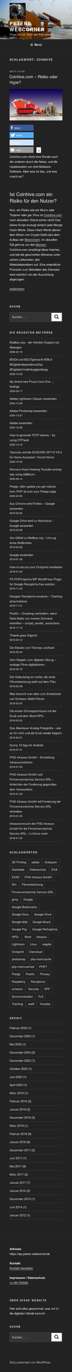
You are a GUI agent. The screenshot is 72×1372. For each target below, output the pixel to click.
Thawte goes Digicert (23, 635)
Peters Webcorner (27, 26)
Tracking (17, 1004)
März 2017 (17, 1174)
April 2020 (16, 1085)
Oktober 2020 (18, 1069)
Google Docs (20, 914)
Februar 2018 (18, 1134)
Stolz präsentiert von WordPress (30, 1362)
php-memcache (41, 959)
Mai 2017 (16, 1166)
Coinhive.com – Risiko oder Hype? (33, 79)
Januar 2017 (18, 1182)
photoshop (18, 959)
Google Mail (19, 922)
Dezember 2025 (20, 1036)
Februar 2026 (18, 1028)
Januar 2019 (18, 1109)
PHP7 (43, 966)
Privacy (45, 974)
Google (28, 899)
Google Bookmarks (24, 907)
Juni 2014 (16, 1207)
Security (33, 989)
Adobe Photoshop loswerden (28, 411)
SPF (47, 989)
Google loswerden (21, 555)
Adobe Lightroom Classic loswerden (33, 398)
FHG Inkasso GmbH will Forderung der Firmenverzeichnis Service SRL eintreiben (35, 806)
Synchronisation (22, 996)
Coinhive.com (53, 215)
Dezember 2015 (20, 1199)
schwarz (17, 989)
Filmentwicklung (32, 884)
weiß (31, 1004)
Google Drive (42, 914)
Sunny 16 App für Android (26, 745)
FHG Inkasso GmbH (38, 877)
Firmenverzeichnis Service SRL (32, 892)
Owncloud (35, 951)
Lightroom (18, 944)
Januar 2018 (18, 1142)
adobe (35, 862)
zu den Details (19, 1282)
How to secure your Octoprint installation (36, 567)
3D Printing (19, 862)
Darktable (18, 869)
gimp (15, 899)
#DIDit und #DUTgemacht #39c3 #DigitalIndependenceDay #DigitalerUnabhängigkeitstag (31, 364)
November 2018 (20, 1117)
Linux (33, 944)
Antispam (51, 862)
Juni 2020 (16, 1077)
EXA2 (15, 877)
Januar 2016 (18, 1191)
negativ (47, 944)
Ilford (28, 937)
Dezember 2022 (20, 1060)
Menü (38, 45)
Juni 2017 (16, 1158)
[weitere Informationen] (39, 150)
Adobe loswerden (21, 423)
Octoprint (18, 951)
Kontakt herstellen (21, 1268)
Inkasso (41, 937)
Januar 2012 (18, 1215)
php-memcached (23, 966)
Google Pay (19, 929)
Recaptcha (38, 981)
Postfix (30, 974)
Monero (41, 244)
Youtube (45, 1004)
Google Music (42, 922)
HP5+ (15, 937)
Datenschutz (38, 869)
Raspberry (19, 981)
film (14, 884)
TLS (40, 996)
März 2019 (17, 1093)
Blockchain (32, 239)
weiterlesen (17, 289)
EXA (54, 869)
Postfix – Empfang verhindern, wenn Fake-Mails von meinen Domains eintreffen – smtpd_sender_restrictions (35, 618)
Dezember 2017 (20, 1150)
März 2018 (17, 1125)
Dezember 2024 (20, 1052)
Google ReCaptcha (44, 929)
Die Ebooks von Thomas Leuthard (32, 647)
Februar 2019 (18, 1101)
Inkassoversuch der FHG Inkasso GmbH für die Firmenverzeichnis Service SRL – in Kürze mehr (32, 828)
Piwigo (16, 974)
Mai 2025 (16, 1044)
